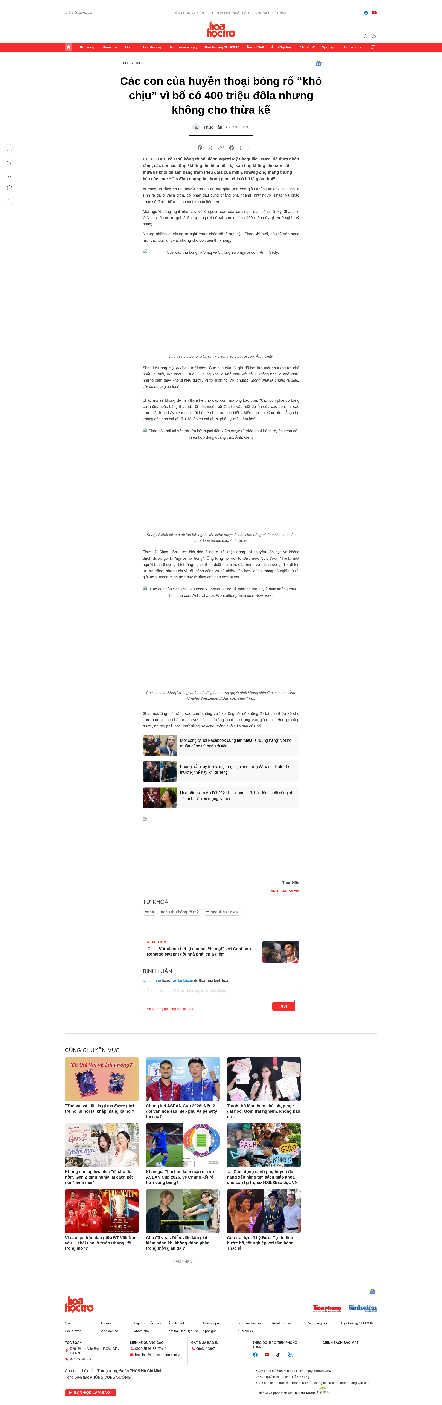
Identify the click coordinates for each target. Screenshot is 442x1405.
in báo (231, 147)
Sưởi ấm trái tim (249, 1323)
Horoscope (352, 47)
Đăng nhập (152, 980)
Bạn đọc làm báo (92, 1393)
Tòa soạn (73, 1342)
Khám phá (110, 47)
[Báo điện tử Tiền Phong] (327, 1309)
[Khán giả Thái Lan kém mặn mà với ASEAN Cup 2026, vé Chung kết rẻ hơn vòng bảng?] (183, 1145)
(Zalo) (162, 1348)
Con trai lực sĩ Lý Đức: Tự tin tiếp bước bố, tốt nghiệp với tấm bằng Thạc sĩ (260, 1243)
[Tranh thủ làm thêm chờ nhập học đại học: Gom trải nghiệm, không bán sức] (264, 1079)
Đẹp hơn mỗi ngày (183, 47)
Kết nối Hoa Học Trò (183, 1331)
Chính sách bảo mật (341, 1342)
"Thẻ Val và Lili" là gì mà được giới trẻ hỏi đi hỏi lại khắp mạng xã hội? (99, 1108)
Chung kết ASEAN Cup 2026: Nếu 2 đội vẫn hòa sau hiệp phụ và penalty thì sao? (181, 1111)
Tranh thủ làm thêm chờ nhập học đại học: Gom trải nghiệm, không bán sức (263, 1111)
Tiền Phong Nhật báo (230, 13)
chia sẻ (199, 147)
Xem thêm (373, 47)
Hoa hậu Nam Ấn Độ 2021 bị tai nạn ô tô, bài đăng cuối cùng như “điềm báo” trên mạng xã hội (238, 796)
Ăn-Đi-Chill (255, 47)
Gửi (284, 1006)
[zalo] (293, 1355)
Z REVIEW (307, 47)
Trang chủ (68, 47)
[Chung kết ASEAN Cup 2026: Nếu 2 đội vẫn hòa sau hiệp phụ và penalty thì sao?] (183, 1079)
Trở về (9, 200)
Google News (318, 63)
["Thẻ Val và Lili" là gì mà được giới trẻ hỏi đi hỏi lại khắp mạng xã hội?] (102, 1079)
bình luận (242, 147)
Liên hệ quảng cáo (147, 1342)
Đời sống (87, 47)
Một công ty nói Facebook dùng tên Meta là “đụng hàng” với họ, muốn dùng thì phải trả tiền (236, 743)
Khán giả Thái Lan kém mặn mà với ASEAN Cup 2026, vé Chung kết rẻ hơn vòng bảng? (180, 1177)
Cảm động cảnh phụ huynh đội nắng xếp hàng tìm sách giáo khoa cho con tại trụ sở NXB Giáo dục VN (262, 1177)
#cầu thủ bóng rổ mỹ (180, 912)
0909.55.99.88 (145, 1348)
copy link (221, 147)
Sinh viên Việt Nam (271, 13)
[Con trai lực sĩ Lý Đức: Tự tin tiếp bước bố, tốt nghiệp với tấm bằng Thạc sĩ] (264, 1211)
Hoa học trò (79, 1304)
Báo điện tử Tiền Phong (221, 29)
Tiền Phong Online (189, 13)
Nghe (9, 149)
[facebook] (366, 13)
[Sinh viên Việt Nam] (363, 1309)
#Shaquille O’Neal (222, 912)
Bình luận (9, 187)
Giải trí (130, 47)
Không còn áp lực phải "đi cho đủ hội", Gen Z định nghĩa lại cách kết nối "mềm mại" (99, 1177)
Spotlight (329, 47)
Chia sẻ (9, 161)
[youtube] (374, 13)
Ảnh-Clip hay (281, 47)
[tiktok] (281, 1355)
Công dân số (108, 1331)
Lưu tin (9, 174)
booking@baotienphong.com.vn (158, 1354)
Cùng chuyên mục (92, 1050)
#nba (149, 912)
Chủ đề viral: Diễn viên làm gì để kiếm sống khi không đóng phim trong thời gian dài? (178, 1243)
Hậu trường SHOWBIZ (222, 47)
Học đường (152, 47)
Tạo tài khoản (182, 980)
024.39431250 (80, 1359)
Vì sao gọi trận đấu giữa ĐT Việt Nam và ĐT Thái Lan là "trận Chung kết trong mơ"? (101, 1243)
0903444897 (205, 1348)
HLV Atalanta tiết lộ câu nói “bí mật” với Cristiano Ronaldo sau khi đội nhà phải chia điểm (199, 951)
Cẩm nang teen (318, 1323)
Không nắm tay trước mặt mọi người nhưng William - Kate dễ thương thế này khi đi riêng (234, 769)
